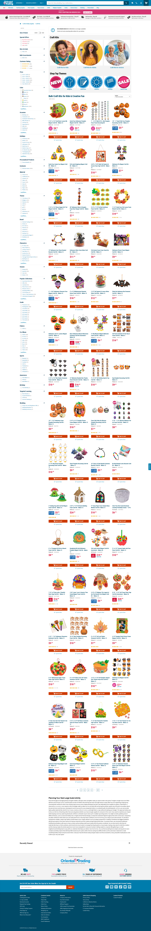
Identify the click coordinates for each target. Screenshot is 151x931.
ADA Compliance (45, 919)
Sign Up (70, 887)
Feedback (149, 466)
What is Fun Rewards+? (25, 915)
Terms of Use (86, 899)
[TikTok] (120, 887)
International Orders (46, 912)
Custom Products (117, 897)
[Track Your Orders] (132, 3)
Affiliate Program (64, 904)
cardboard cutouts (83, 810)
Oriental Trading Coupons (26, 908)
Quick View (59, 140)
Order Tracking (44, 902)
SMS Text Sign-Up (24, 912)
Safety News (86, 904)
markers (62, 802)
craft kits (117, 808)
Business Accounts (24, 902)
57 (98, 790)
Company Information (65, 897)
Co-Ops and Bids (24, 899)
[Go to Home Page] (20, 23)
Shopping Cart (44, 910)
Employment (63, 902)
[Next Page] (102, 790)
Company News (64, 912)
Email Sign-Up (23, 910)
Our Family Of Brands (65, 910)
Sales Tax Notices (45, 915)
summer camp (60, 806)
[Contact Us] (136, 3)
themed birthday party (101, 817)
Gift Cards (22, 906)
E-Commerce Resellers (88, 908)
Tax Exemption (44, 917)
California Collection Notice (89, 902)
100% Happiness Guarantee (66, 908)
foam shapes (70, 810)
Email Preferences (45, 921)
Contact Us (43, 897)
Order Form (43, 904)
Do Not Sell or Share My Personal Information (94, 906)
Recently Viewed (26, 843)
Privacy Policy (86, 897)
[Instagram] (129, 887)
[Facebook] (107, 887)
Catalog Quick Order (25, 897)
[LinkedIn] (111, 887)
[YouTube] (125, 887)
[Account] (141, 3)
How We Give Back (64, 899)
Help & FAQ (43, 899)
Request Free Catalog (25, 904)
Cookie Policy (86, 910)
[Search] (126, 3)
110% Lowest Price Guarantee (67, 906)
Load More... (24, 109)
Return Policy (44, 906)
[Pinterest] (116, 887)
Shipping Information (46, 908)
